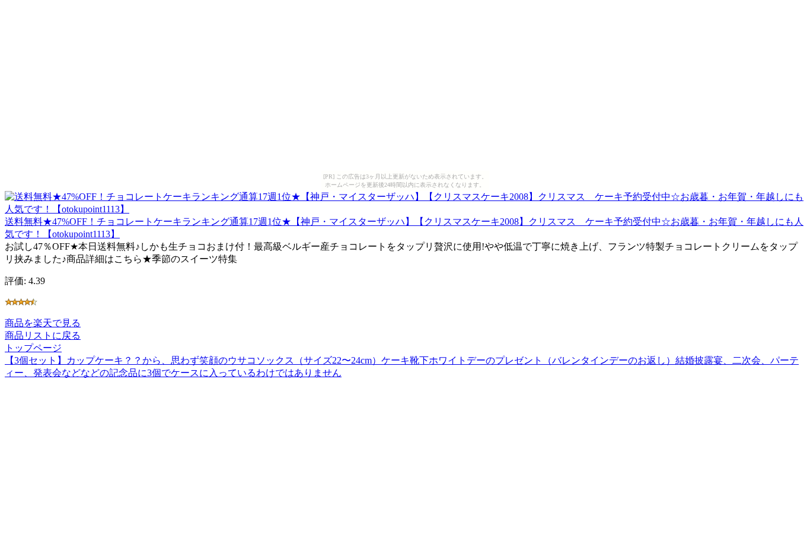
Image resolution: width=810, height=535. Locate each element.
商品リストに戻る (43, 335)
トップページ (33, 348)
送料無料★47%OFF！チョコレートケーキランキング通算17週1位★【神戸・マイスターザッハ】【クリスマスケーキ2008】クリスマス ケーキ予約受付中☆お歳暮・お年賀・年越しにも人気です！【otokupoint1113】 (404, 227)
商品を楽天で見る (43, 323)
